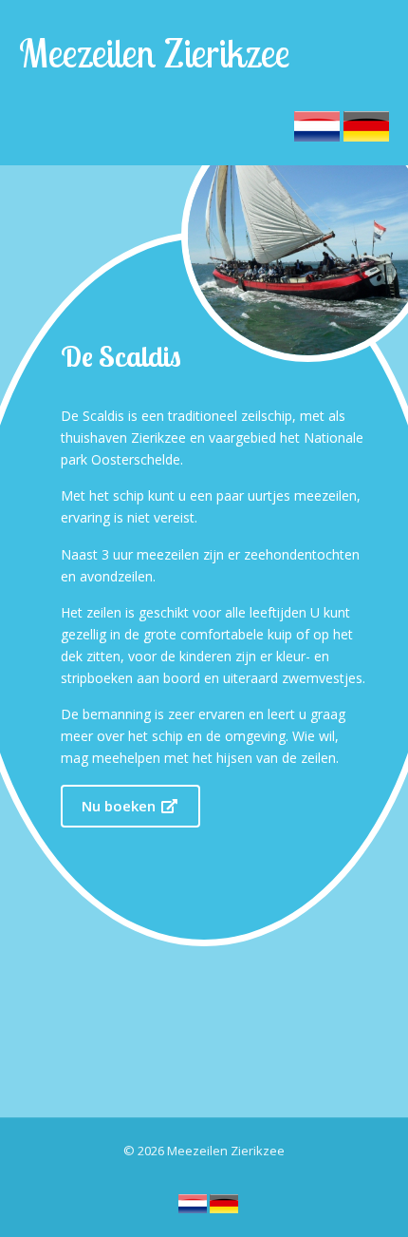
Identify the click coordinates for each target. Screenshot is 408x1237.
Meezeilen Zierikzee (154, 53)
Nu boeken (120, 805)
